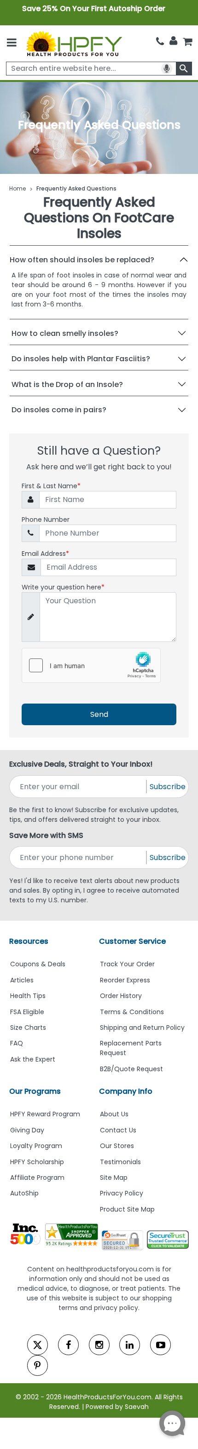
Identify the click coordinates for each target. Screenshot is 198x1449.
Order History (121, 995)
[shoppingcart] (187, 41)
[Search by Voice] (166, 68)
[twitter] (37, 1344)
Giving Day (27, 1130)
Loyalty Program (36, 1145)
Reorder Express (125, 980)
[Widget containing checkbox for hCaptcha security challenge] (91, 665)
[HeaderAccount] (173, 41)
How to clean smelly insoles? (65, 333)
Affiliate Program (37, 1177)
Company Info (125, 1091)
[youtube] (160, 1344)
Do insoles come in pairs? (59, 409)
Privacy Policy (121, 1193)
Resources (28, 941)
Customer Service (132, 941)
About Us (114, 1114)
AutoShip (24, 1193)
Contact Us (118, 1130)
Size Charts (28, 1027)
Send (99, 714)
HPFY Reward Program (45, 1114)
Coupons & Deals (37, 964)
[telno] (160, 41)
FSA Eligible (27, 1011)
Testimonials (120, 1161)
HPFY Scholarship (37, 1161)
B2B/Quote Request (131, 1069)
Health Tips (28, 995)
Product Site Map (127, 1209)
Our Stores (117, 1145)
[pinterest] (37, 1365)
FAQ (16, 1043)
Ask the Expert (32, 1059)
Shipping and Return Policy (142, 1027)
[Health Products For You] (73, 43)
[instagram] (99, 1344)
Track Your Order (127, 964)
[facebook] (68, 1344)
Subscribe (168, 786)
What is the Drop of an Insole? (67, 384)
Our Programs (35, 1091)
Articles (22, 980)
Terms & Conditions (132, 1011)
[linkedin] (129, 1344)
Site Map (114, 1177)
